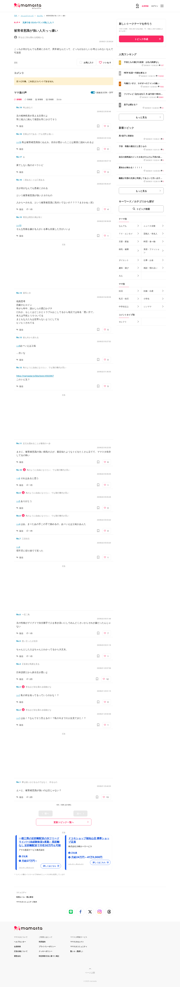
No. (19, 107)
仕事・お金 (148, 260)
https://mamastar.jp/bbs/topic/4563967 (35, 375)
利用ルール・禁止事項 (24, 897)
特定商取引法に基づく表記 (49, 956)
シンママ (147, 306)
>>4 (18, 524)
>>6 (18, 478)
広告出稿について (21, 951)
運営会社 (17, 956)
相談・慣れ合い (150, 267)
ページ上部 (90, 972)
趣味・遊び (124, 267)
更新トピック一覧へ (64, 822)
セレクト (123, 321)
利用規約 (42, 941)
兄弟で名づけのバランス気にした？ (38, 22)
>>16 (18, 142)
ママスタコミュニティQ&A (26, 902)
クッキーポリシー (45, 951)
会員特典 (17, 946)
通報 (15, 62)
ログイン (154, 6)
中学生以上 (124, 306)
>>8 (18, 345)
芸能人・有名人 (150, 233)
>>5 (18, 501)
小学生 (146, 298)
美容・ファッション (151, 251)
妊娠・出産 (148, 290)
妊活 (121, 290)
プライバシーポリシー (47, 946)
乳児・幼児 (124, 298)
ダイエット (124, 260)
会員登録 (145, 6)
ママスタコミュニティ (78, 946)
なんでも (123, 225)
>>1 (18, 695)
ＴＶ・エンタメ (126, 233)
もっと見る (141, 117)
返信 (21, 126)
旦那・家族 (124, 241)
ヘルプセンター (20, 941)
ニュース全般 (149, 225)
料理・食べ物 (149, 241)
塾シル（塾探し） (77, 951)
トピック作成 (141, 39)
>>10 (18, 225)
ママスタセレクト (77, 941)
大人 (121, 275)
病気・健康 (124, 249)
